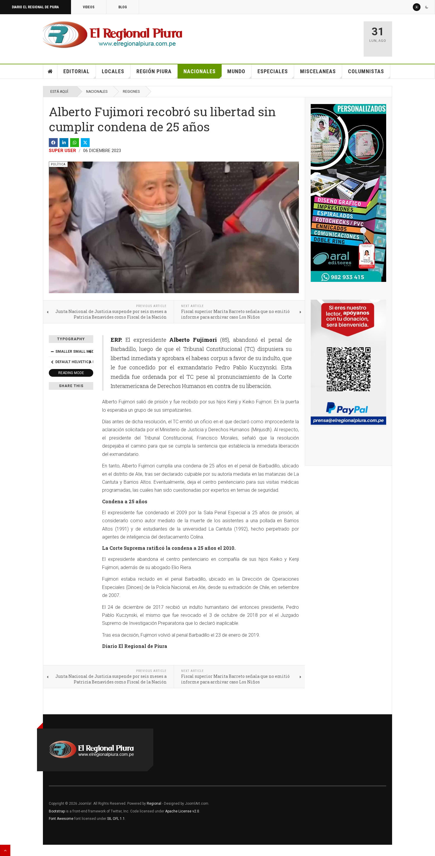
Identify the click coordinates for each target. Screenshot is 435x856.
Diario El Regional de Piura (35, 7)
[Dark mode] (427, 7)
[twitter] (85, 142)
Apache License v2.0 (182, 811)
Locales (113, 71)
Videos (88, 7)
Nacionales (199, 71)
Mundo (236, 71)
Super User (62, 150)
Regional (154, 803)
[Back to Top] (5, 850)
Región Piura (154, 71)
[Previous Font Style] (52, 362)
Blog (122, 7)
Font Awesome (61, 819)
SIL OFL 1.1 (116, 819)
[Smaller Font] (52, 351)
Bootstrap (57, 811)
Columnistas (366, 71)
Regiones (131, 92)
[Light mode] (416, 7)
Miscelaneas (318, 71)
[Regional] (112, 35)
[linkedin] (63, 142)
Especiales (272, 71)
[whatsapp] (74, 142)
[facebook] (53, 142)
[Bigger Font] (90, 351)
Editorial (76, 71)
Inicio (50, 71)
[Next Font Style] (90, 362)
